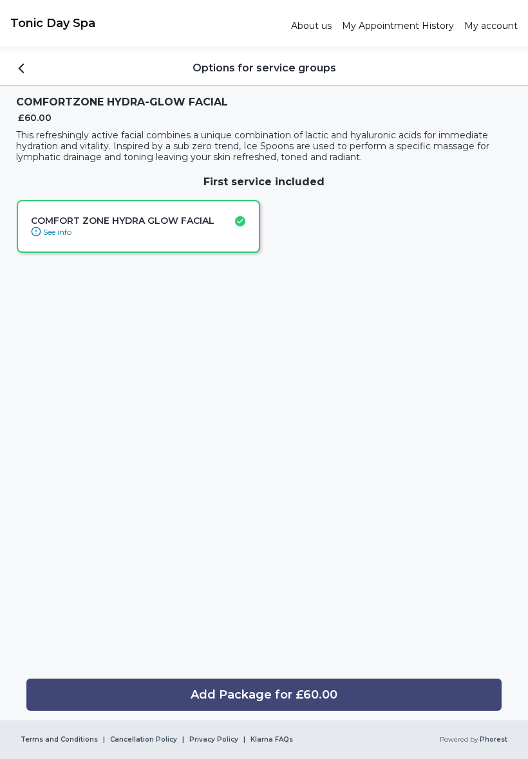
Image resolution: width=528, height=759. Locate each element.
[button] (264, 695)
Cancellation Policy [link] (143, 740)
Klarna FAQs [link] (271, 740)
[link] (145, 23)
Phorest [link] (493, 740)
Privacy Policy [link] (213, 740)
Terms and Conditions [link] (59, 740)
